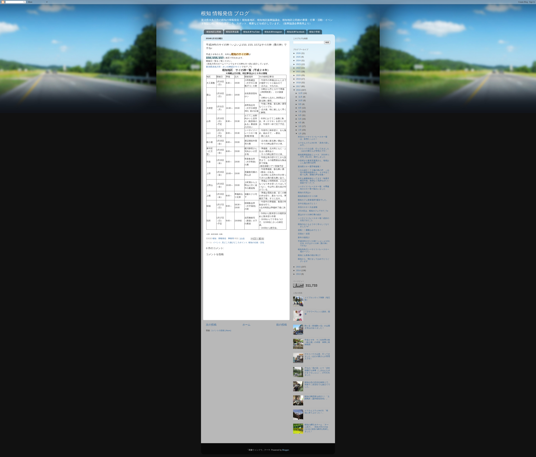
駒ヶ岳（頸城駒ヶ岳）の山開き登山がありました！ (317, 327)
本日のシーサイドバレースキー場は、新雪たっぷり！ (312, 138)
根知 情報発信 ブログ (225, 13)
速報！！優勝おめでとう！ (309, 230)
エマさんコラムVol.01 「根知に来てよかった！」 (316, 412)
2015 (298, 267)
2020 (298, 75)
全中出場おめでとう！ (307, 204)
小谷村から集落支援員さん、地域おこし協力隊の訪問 (313, 162)
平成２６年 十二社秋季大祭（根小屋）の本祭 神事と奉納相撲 (317, 342)
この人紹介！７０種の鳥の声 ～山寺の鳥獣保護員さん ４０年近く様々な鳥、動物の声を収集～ (313, 172)
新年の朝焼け (304, 237)
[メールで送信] (252, 238)
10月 (300, 100)
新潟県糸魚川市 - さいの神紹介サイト (223, 67)
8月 (300, 108)
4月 (300, 123)
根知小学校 (314, 32)
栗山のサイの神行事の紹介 (309, 215)
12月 (300, 93)
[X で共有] (257, 238)
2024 (298, 60)
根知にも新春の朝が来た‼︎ (309, 255)
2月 (300, 130)
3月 (300, 126)
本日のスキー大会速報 (307, 207)
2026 (298, 53)
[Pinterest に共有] (262, 238)
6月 (300, 115)
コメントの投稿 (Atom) (221, 330)
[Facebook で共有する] (260, 238)
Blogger (285, 450)
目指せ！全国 (304, 234)
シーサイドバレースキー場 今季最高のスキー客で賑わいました (313, 187)
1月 (300, 134)
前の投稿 (281, 324)
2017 (298, 86)
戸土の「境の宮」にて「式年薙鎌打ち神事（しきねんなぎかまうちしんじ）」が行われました (317, 371)
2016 (298, 90)
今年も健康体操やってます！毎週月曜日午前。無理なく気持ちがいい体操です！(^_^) (313, 180)
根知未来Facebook (295, 32)
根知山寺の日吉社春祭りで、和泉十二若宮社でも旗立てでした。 (317, 384)
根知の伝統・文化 (256, 242)
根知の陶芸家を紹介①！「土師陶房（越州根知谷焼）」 (317, 397)
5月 (300, 119)
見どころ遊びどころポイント (234, 242)
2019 (298, 79)
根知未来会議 (232, 32)
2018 (298, 83)
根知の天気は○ (304, 192)
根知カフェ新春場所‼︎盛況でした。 (313, 200)
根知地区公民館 (213, 32)
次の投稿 (211, 324)
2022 (298, 68)
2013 (298, 274)
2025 (298, 57)
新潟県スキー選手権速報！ (309, 167)
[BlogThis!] (254, 238)
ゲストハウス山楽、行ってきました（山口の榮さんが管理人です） (313, 150)
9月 (300, 104)
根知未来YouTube (251, 32)
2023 (298, 64)
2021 (298, 72)
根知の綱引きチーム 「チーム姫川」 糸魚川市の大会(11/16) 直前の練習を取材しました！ (317, 428)
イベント (217, 242)
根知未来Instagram (273, 32)
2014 (298, 270)
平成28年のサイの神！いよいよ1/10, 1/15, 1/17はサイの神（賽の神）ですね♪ (314, 243)
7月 (300, 111)
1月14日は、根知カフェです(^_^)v (313, 211)
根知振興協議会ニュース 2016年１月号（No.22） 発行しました (314, 156)
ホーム (246, 324)
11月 (300, 97)
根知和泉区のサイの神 (307, 196)
